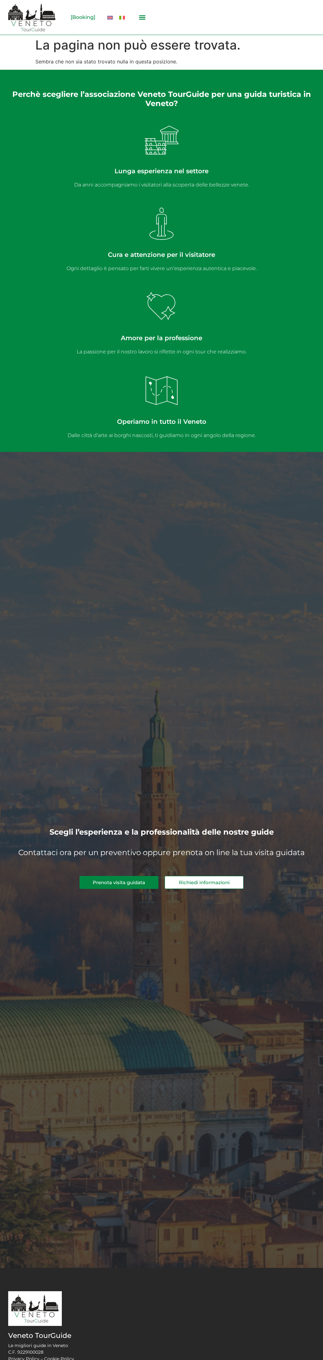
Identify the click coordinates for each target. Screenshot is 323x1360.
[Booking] (83, 17)
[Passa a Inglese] (110, 17)
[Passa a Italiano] (122, 17)
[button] (142, 17)
